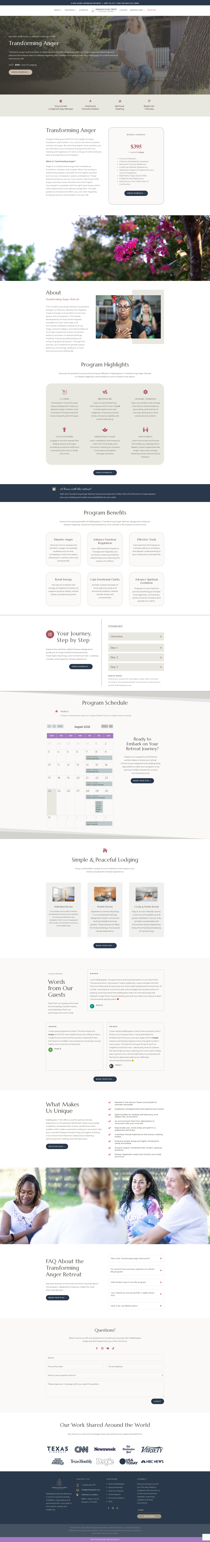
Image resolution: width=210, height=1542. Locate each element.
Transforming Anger (92, 758)
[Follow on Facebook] (96, 1348)
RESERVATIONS (136, 10)
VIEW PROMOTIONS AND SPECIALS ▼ (105, 1539)
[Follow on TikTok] (113, 1348)
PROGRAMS (70, 10)
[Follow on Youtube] (107, 1348)
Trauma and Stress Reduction (95, 798)
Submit (157, 1401)
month (104, 726)
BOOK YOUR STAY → (142, 781)
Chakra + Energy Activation (95, 784)
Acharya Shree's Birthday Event (98, 808)
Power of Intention (92, 824)
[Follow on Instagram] (102, 1348)
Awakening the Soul (92, 771)
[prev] (49, 726)
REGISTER (151, 10)
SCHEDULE (83, 10)
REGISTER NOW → (57, 1146)
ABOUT (57, 10)
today (60, 726)
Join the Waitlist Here (128, 3)
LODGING (124, 10)
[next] (54, 726)
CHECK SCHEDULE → (20, 72)
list (111, 726)
